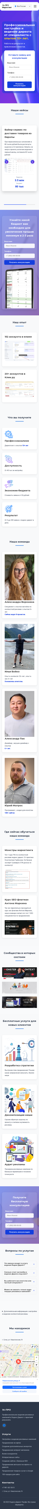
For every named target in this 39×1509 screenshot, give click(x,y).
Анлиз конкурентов (9, 1454)
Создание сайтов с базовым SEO (15, 1461)
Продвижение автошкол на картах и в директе (17, 1466)
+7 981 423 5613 (8, 1488)
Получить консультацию (20, 84)
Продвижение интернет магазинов (15, 1450)
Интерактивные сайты (11, 1457)
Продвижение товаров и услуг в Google (17, 1471)
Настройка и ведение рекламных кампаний (19, 1439)
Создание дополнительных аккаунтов (17, 1446)
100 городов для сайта (11, 1474)
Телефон (10, 73)
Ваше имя (11, 63)
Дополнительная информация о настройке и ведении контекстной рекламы (19, 1312)
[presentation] (6, 162)
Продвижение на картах (11, 1443)
